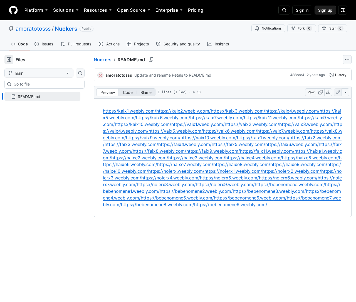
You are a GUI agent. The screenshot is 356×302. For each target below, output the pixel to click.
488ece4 (297, 75)
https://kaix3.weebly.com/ (238, 111)
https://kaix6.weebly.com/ (163, 117)
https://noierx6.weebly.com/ (288, 178)
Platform (33, 10)
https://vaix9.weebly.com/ (153, 137)
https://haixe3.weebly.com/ (196, 157)
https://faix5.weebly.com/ (238, 144)
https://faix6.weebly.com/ (292, 144)
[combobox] (47, 84)
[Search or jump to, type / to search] (284, 10)
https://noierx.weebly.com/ (176, 171)
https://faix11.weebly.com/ (267, 151)
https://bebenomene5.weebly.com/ (177, 198)
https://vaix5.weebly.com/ (176, 131)
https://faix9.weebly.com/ (213, 151)
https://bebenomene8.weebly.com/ (157, 204)
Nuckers (66, 28)
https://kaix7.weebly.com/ (217, 117)
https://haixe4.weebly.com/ (253, 157)
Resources (95, 10)
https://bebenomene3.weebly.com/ (269, 191)
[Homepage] (13, 10)
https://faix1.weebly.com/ (263, 137)
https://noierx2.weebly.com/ (291, 171)
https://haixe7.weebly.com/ (185, 164)
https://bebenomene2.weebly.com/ (196, 191)
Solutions (63, 10)
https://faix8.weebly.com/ (159, 151)
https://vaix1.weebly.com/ (198, 124)
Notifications (271, 28)
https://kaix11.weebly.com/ (271, 117)
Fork (304, 28)
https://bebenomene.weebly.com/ (290, 184)
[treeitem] (42, 96)
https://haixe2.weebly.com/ (139, 157)
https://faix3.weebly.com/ (131, 144)
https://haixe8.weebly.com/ (241, 164)
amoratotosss (33, 28)
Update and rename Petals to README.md (172, 75)
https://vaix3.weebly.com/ (306, 124)
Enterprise (166, 10)
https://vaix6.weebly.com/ (230, 131)
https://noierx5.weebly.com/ (229, 178)
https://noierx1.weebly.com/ (233, 171)
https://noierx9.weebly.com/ (225, 184)
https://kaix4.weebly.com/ (292, 111)
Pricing (195, 10)
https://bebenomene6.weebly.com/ (250, 198)
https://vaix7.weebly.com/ (284, 131)
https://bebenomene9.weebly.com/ (230, 204)
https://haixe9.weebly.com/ (298, 164)
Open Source (131, 10)
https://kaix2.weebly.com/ (183, 111)
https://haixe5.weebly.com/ (310, 157)
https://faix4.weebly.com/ (185, 144)
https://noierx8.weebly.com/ (166, 184)
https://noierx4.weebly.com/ (170, 178)
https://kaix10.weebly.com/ (143, 124)
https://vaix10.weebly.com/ (209, 137)
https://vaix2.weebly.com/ (252, 124)
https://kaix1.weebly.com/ (129, 111)
